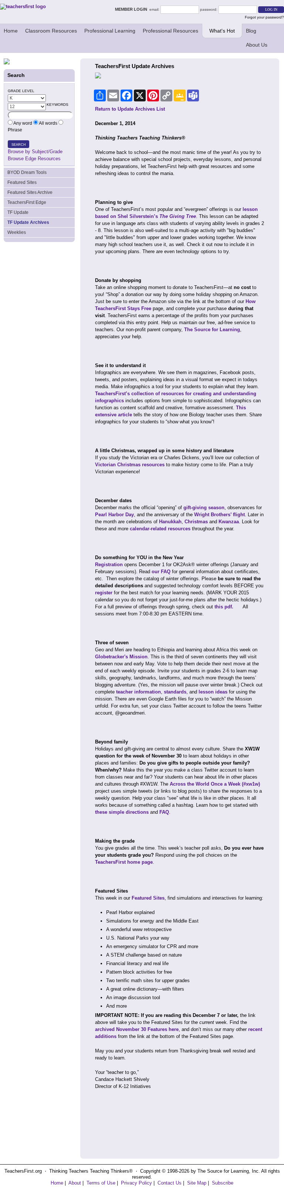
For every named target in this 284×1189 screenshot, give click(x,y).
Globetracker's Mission (121, 656)
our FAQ (161, 571)
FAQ (164, 812)
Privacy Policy (136, 1183)
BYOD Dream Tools (27, 172)
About (74, 1183)
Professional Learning (109, 31)
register (103, 592)
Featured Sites (22, 182)
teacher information (138, 692)
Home (11, 31)
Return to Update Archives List (130, 109)
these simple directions (122, 812)
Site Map (196, 1183)
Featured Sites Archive (30, 192)
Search (18, 145)
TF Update (17, 212)
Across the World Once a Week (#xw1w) (215, 784)
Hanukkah (170, 521)
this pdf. (223, 606)
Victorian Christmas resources (130, 464)
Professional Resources (170, 31)
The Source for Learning (212, 329)
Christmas (196, 521)
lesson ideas (213, 692)
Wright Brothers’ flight (219, 514)
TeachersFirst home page (124, 862)
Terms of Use (101, 1183)
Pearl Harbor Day (114, 514)
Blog (251, 31)
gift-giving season (203, 507)
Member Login (132, 9)
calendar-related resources (160, 528)
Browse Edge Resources (34, 158)
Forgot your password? (264, 17)
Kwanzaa (229, 521)
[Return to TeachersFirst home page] (23, 6)
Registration (109, 564)
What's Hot (222, 31)
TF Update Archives (28, 222)
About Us (256, 45)
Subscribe (222, 1183)
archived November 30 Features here (137, 1029)
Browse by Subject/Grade (35, 151)
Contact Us (170, 1183)
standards (175, 692)
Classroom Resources (51, 31)
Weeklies (16, 232)
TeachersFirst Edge (26, 202)
